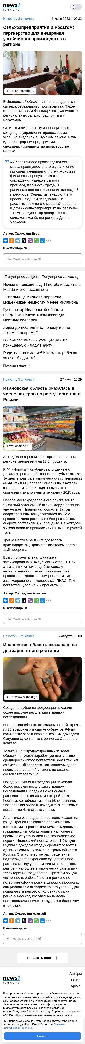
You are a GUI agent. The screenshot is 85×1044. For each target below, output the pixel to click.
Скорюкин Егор (27, 233)
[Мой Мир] (42, 240)
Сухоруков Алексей (30, 593)
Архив (76, 986)
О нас (75, 980)
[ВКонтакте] (5, 240)
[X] (24, 240)
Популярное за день (22, 277)
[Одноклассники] (11, 240)
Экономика (26, 18)
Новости (9, 18)
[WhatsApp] (36, 240)
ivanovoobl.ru (24, 90)
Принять (42, 1035)
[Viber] (30, 240)
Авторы (75, 974)
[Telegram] (17, 240)
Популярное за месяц (60, 277)
